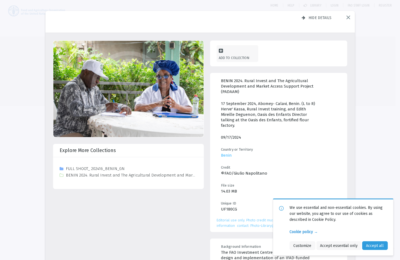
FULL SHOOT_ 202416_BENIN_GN (95, 168)
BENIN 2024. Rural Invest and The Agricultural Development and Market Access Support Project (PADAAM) (131, 175)
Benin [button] (226, 155)
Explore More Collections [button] (88, 150)
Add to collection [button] (234, 58)
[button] (348, 17)
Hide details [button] (320, 17)
